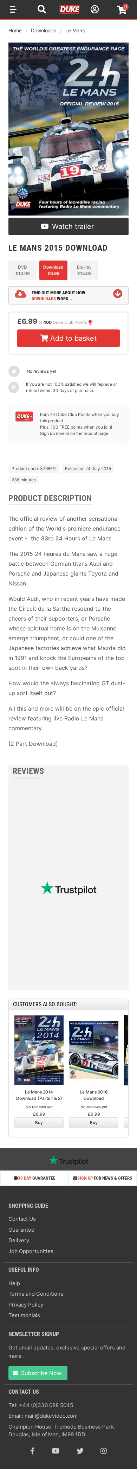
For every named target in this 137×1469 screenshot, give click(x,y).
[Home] (69, 12)
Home (15, 30)
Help (14, 1283)
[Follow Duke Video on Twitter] (80, 1451)
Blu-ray (84, 270)
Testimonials (24, 1315)
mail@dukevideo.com (51, 1415)
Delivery (18, 1240)
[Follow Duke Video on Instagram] (103, 1451)
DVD (22, 270)
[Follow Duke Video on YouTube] (56, 1451)
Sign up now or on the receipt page (74, 433)
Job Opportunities (30, 1251)
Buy (39, 1122)
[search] (42, 10)
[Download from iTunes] (33, 450)
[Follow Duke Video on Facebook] (32, 1451)
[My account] (94, 10)
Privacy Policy (25, 1304)
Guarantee (21, 1229)
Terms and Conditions (35, 1293)
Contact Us (22, 1218)
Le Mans (75, 30)
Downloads (43, 30)
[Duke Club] (24, 420)
